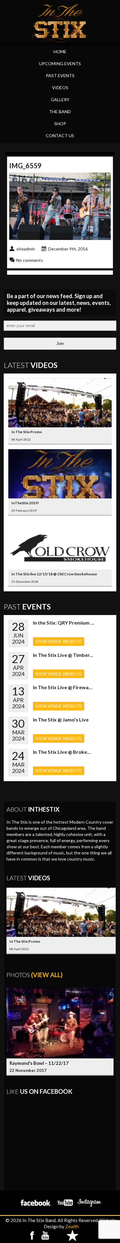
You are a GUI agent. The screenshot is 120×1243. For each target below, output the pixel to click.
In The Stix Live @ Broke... (62, 752)
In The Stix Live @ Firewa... (62, 687)
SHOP (60, 123)
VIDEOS (60, 87)
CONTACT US (60, 135)
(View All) (47, 974)
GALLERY (60, 99)
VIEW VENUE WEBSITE (58, 641)
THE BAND (60, 111)
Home (60, 51)
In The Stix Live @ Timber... (63, 655)
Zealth (72, 1226)
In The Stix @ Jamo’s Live (61, 719)
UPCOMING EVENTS (60, 63)
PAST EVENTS (60, 75)
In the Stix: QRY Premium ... (63, 622)
